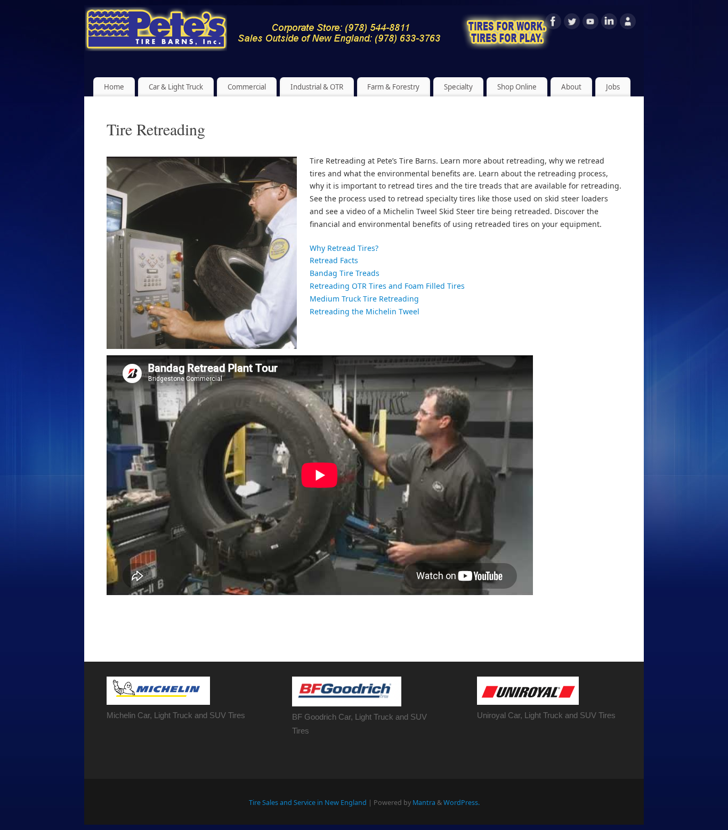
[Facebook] (553, 23)
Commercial (247, 87)
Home (114, 87)
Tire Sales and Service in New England (308, 802)
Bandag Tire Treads (344, 273)
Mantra (423, 802)
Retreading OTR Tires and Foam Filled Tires (387, 286)
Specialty (458, 87)
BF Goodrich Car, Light (333, 716)
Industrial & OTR (316, 87)
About (571, 87)
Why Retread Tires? (344, 248)
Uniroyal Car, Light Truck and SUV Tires (546, 715)
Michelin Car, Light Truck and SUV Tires (176, 715)
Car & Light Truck (176, 87)
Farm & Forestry (393, 87)
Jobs (613, 87)
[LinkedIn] (609, 23)
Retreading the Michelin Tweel (364, 311)
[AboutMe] (628, 23)
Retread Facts (334, 260)
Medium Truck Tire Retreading (364, 299)
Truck (383, 716)
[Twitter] (572, 23)
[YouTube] (590, 23)
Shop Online (517, 87)
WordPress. (461, 802)
